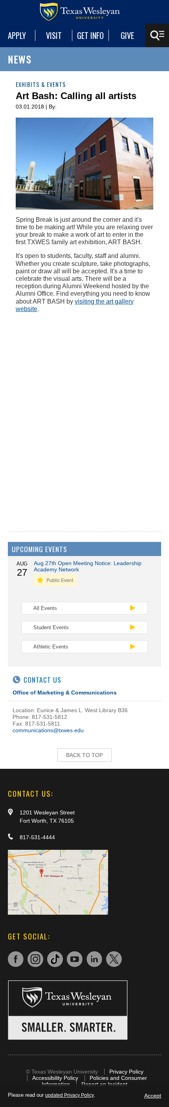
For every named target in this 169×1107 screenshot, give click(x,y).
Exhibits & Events (41, 84)
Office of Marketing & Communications (65, 692)
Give (127, 35)
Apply (17, 35)
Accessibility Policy (55, 1078)
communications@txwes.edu (48, 730)
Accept (152, 1095)
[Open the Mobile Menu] (157, 35)
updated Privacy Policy (69, 1095)
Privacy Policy (126, 1071)
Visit (54, 35)
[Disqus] (84, 417)
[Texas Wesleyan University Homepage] (84, 12)
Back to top (84, 755)
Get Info (90, 35)
